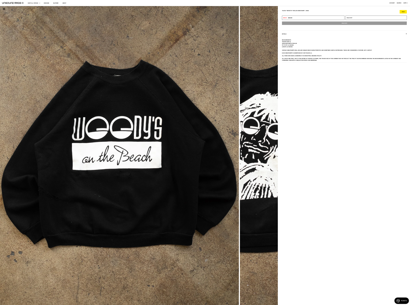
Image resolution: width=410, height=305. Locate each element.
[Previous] (3, 155)
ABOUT (64, 3)
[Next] (235, 155)
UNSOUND (46, 3)
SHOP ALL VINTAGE (33, 3)
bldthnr (55, 3)
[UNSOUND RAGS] (12, 3)
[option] (69, 155)
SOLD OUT (349, 17)
